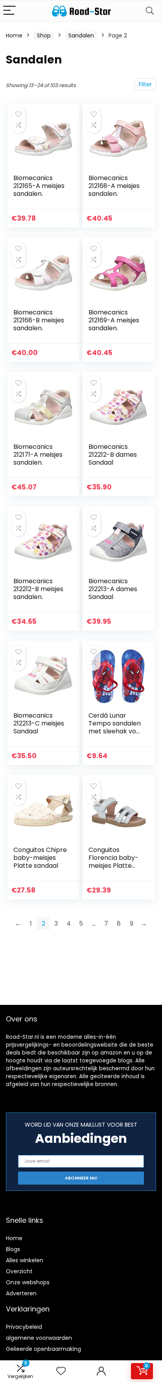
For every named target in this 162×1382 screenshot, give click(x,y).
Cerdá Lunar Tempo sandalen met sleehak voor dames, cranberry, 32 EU (115, 731)
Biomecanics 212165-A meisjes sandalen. (38, 185)
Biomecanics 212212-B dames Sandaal (112, 454)
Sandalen (81, 35)
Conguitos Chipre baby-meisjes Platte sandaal (40, 857)
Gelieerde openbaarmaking (43, 1349)
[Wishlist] (61, 1371)
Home (14, 35)
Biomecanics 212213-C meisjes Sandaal (38, 723)
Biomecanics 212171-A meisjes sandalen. (38, 454)
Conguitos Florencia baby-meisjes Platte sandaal (113, 861)
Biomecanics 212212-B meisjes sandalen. (38, 589)
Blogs (13, 1249)
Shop (44, 35)
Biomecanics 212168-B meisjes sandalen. (38, 320)
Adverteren (21, 1293)
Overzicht (19, 1271)
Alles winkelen (24, 1260)
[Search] (149, 10)
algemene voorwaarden (39, 1338)
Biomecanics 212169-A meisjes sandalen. (113, 320)
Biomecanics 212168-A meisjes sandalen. (114, 185)
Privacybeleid (24, 1327)
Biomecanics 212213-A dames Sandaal (112, 589)
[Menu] (9, 10)
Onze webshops (28, 1282)
